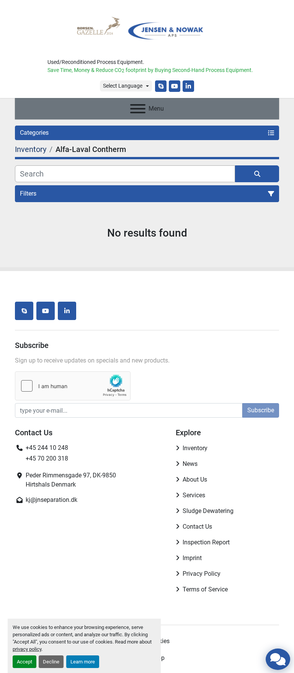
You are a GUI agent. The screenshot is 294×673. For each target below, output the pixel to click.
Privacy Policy (201, 573)
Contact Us (197, 526)
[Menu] (137, 108)
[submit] (257, 173)
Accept (24, 662)
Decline (51, 662)
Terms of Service (205, 589)
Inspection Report (206, 542)
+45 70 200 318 (47, 458)
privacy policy (27, 649)
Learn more (82, 662)
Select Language (122, 86)
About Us (195, 479)
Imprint (192, 558)
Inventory (195, 448)
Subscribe (260, 410)
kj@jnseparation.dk (51, 499)
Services (194, 495)
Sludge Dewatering (208, 511)
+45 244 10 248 (47, 447)
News (190, 463)
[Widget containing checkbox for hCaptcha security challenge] (73, 385)
